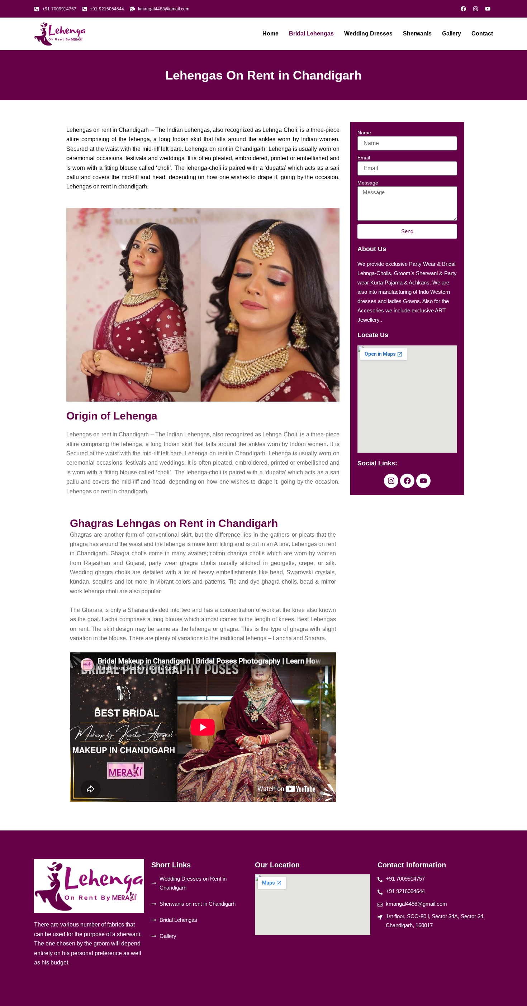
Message (367, 183)
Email (363, 158)
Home (270, 33)
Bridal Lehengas (311, 33)
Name (364, 132)
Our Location (277, 865)
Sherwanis (417, 33)
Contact (482, 33)
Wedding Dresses (368, 33)
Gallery (451, 33)
